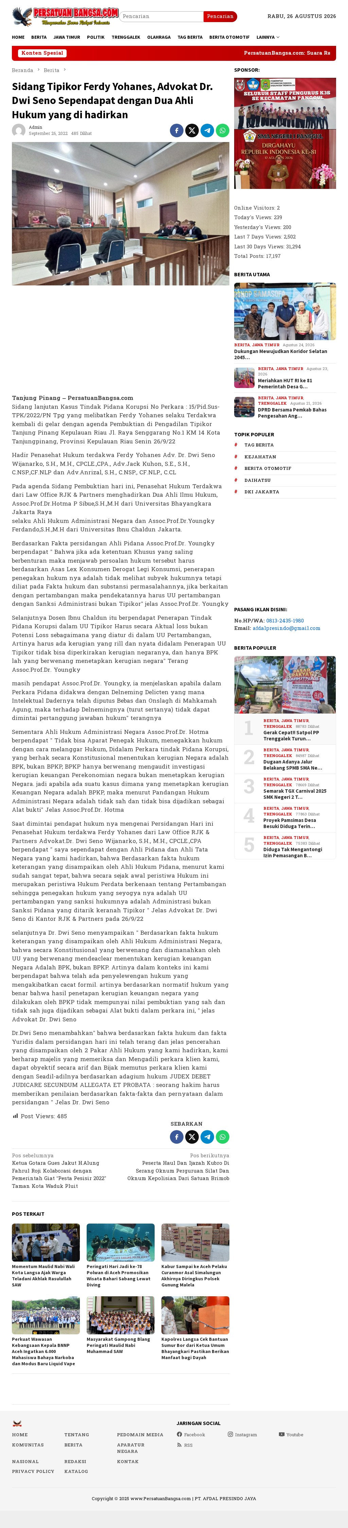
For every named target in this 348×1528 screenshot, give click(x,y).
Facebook (194, 1435)
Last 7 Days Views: (259, 237)
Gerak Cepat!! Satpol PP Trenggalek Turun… (291, 736)
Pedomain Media (140, 1435)
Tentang (76, 1435)
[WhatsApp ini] (222, 130)
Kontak (128, 1462)
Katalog (76, 1472)
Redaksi (75, 1462)
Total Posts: (250, 256)
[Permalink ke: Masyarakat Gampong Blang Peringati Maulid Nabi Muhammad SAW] (121, 1315)
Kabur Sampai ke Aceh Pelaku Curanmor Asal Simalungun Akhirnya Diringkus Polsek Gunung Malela (194, 1275)
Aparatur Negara (130, 1448)
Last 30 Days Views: (260, 246)
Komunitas (28, 1445)
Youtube (294, 1435)
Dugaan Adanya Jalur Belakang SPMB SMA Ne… (292, 765)
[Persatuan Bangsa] (65, 16)
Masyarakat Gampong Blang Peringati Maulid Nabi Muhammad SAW (118, 1345)
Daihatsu (257, 480)
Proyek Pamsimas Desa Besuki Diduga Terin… (289, 823)
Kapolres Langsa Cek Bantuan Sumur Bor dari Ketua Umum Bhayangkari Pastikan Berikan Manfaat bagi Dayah (195, 1348)
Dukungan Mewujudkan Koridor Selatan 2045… (280, 354)
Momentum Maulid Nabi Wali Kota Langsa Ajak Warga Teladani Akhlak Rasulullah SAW (43, 1275)
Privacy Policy (33, 1472)
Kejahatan (260, 457)
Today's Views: (254, 217)
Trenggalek (272, 403)
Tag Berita (259, 445)
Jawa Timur (265, 345)
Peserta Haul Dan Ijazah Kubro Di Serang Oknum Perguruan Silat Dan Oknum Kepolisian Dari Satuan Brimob (178, 1167)
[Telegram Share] (207, 130)
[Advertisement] (120, 340)
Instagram (246, 1435)
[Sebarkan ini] (177, 130)
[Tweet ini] (192, 130)
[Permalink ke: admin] (18, 130)
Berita (242, 345)
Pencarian (220, 16)
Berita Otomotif (267, 468)
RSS (188, 1445)
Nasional (25, 1462)
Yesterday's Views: (258, 227)
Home (20, 1435)
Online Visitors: (255, 208)
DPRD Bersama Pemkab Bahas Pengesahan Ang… (292, 413)
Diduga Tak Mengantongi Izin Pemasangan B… (292, 852)
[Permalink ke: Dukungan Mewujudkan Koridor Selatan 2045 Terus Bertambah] (285, 311)
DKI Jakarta (261, 492)
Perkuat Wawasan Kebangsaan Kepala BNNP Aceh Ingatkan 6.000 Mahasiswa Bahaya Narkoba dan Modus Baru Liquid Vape (43, 1351)
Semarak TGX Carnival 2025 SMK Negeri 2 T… (295, 794)
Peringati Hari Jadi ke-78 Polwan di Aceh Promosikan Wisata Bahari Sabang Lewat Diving (119, 1275)
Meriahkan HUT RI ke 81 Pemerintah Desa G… (285, 383)
